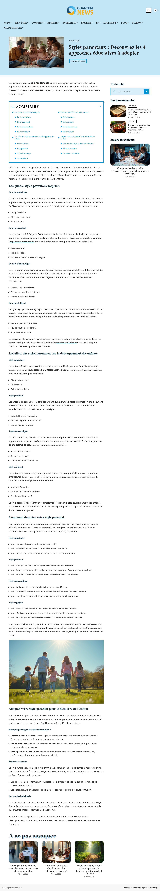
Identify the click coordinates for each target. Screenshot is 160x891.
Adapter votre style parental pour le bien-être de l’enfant (78, 137)
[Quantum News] (80, 10)
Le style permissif (23, 122)
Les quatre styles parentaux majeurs (27, 112)
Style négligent (22, 158)
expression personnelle (22, 241)
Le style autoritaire (24, 117)
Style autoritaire (23, 143)
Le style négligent (23, 131)
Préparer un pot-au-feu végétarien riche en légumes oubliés (139, 127)
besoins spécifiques (66, 342)
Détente (132, 121)
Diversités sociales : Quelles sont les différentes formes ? (56, 868)
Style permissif (22, 148)
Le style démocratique (25, 127)
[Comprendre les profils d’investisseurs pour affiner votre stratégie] (130, 155)
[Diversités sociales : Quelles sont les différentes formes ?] (56, 852)
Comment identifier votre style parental (74, 112)
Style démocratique (24, 153)
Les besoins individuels (71, 153)
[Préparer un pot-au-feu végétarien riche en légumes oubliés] (118, 127)
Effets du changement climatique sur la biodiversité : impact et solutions (89, 869)
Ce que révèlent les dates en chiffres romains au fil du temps (140, 112)
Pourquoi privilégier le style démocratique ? (78, 143)
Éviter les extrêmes (70, 148)
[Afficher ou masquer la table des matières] (70, 106)
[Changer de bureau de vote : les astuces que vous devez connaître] (23, 852)
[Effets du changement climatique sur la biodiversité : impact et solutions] (89, 852)
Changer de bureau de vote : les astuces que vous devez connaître (23, 868)
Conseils (132, 106)
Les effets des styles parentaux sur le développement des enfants (34, 137)
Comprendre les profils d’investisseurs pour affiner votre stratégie (130, 171)
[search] (148, 10)
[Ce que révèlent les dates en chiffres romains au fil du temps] (118, 111)
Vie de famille (78, 61)
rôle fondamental (40, 82)
